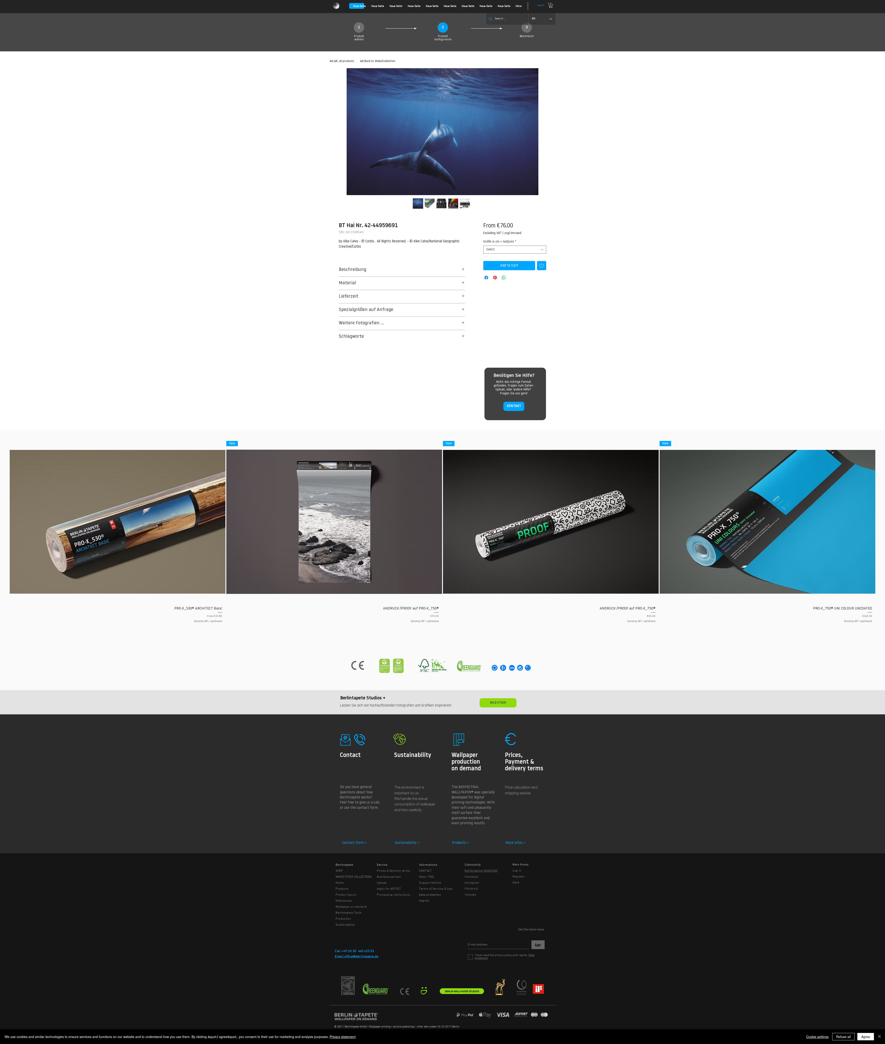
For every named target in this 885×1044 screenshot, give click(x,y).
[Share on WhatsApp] (504, 277)
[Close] (879, 1036)
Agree (865, 1036)
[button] (551, 5)
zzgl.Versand (512, 233)
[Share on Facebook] (486, 277)
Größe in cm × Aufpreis (499, 241)
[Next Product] (882, 521)
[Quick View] (117, 522)
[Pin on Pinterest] (495, 277)
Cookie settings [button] (817, 1036)
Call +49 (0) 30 (345, 951)
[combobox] (514, 250)
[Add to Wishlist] (541, 265)
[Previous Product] (3, 521)
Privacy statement (343, 1036)
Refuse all (843, 1036)
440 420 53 (366, 951)
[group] (442, 534)
